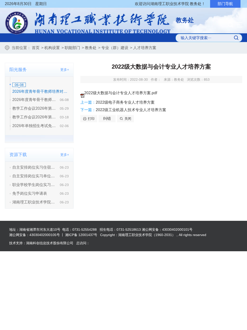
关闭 (127, 119)
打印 (91, 119)
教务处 (90, 48)
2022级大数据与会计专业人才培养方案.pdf (120, 93)
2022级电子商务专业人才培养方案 (125, 102)
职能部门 (72, 48)
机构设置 (52, 48)
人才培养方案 (144, 48)
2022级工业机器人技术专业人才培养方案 (131, 110)
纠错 (107, 118)
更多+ (64, 70)
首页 (36, 48)
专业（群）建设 (114, 48)
